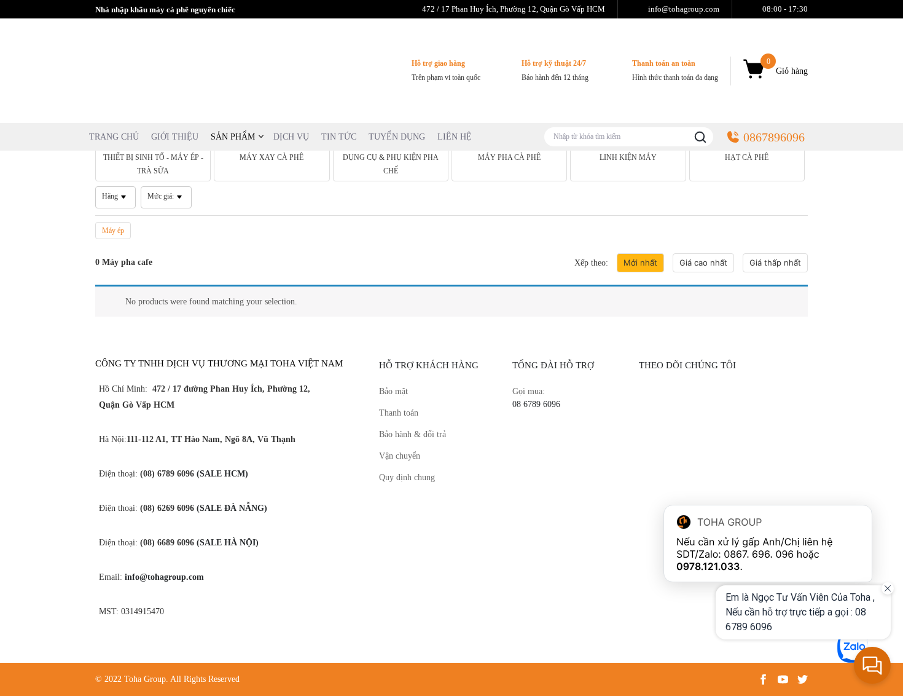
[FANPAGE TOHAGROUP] (723, 467)
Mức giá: (160, 196)
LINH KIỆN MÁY (628, 157)
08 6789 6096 (536, 404)
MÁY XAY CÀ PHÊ (271, 157)
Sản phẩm (233, 136)
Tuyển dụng (397, 136)
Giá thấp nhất (775, 262)
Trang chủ (114, 136)
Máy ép (113, 230)
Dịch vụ (291, 136)
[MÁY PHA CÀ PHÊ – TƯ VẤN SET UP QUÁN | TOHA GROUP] (187, 69)
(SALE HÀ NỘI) (226, 542)
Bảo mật (393, 391)
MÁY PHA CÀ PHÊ (509, 157)
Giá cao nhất (703, 262)
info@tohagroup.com (164, 577)
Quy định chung (407, 477)
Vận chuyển (399, 456)
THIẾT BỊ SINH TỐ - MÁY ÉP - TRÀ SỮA (153, 164)
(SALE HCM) (221, 473)
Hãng (110, 196)
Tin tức (338, 136)
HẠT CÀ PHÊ (746, 157)
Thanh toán (398, 412)
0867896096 (774, 137)
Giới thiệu (174, 136)
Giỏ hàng (787, 66)
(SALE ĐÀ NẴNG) (230, 508)
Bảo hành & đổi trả (412, 434)
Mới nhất (640, 262)
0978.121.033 (708, 566)
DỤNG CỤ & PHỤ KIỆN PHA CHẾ (391, 164)
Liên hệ (454, 136)
